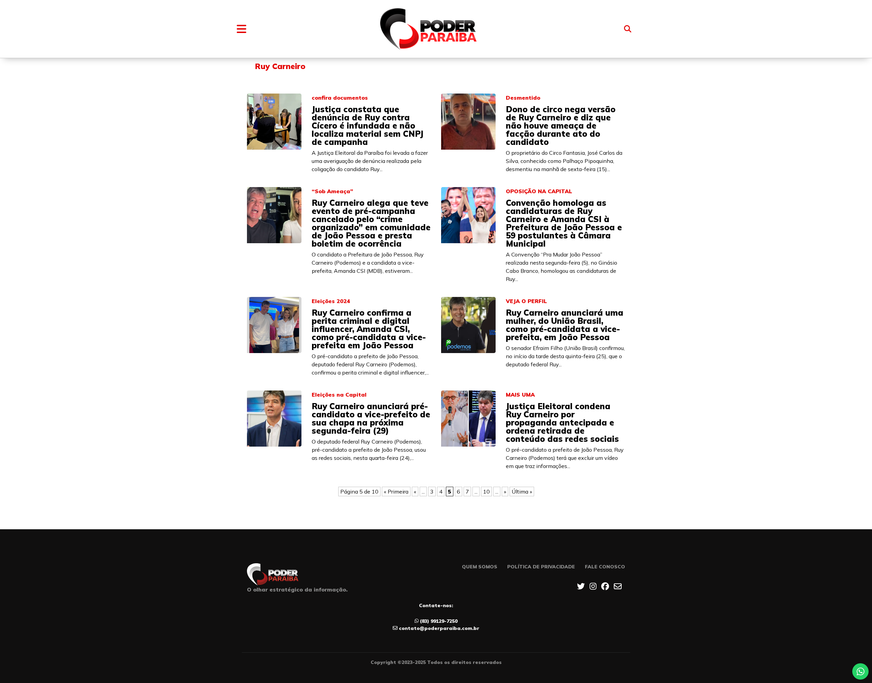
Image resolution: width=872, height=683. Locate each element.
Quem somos (479, 567)
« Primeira (396, 491)
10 (486, 491)
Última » (522, 491)
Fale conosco (605, 567)
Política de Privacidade (541, 567)
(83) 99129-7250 (438, 621)
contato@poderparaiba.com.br (439, 628)
